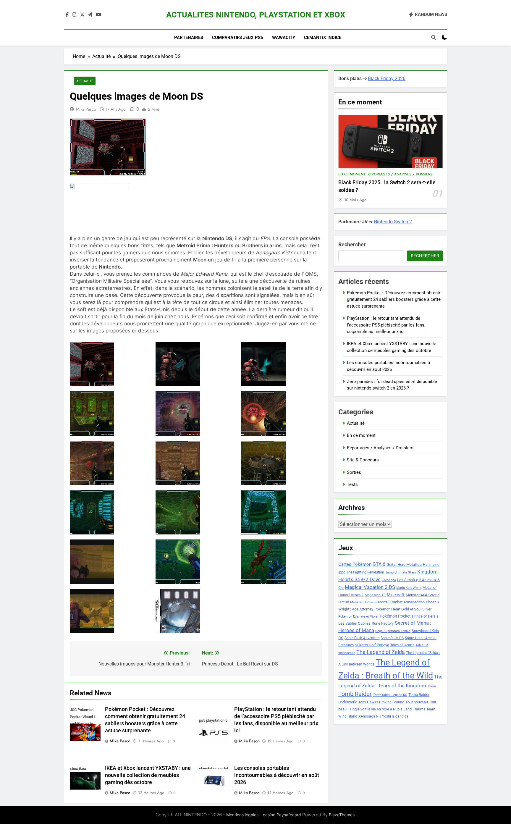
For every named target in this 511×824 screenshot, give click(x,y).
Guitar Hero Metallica (404, 564)
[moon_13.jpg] (110, 561)
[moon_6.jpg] (281, 413)
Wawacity (283, 37)
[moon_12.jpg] (281, 512)
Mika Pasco (86, 109)
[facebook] (67, 14)
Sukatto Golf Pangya (372, 645)
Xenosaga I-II (369, 716)
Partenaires (188, 37)
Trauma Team (424, 709)
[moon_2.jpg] (196, 364)
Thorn (431, 686)
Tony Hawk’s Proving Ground (381, 702)
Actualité (84, 80)
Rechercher (352, 244)
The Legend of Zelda (380, 652)
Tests (352, 484)
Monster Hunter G (363, 602)
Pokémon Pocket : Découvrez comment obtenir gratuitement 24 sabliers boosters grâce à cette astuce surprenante (394, 299)
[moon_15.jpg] (281, 561)
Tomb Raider (355, 694)
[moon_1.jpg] (110, 364)
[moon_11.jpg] (196, 512)
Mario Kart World (408, 588)
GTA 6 (379, 564)
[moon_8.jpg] (196, 463)
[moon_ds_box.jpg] (196, 611)
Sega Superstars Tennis (392, 631)
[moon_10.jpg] (110, 512)
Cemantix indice (322, 37)
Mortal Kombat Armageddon (401, 602)
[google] (90, 14)
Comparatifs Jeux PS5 (237, 37)
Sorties (354, 472)
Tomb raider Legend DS (390, 695)
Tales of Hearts (402, 645)
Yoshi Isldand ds (395, 716)
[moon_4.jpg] (110, 413)
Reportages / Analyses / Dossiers (400, 174)
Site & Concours (363, 460)
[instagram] (74, 14)
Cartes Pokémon (354, 564)
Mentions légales (242, 814)
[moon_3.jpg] (281, 364)
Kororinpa (389, 580)
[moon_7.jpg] (110, 463)
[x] (82, 14)
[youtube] (98, 14)
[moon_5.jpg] (196, 413)
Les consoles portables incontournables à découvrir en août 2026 (276, 775)
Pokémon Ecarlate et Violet (358, 616)
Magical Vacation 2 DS (370, 587)
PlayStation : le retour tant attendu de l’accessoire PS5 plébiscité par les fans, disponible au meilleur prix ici (386, 325)
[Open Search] (433, 37)
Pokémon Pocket (395, 616)
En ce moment (351, 174)
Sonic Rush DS (392, 638)
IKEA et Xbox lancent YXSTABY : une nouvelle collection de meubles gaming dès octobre (148, 775)
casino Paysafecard (282, 814)
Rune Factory (383, 623)
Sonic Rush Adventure (362, 638)
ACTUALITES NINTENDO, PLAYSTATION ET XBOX (255, 15)
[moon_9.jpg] (281, 463)
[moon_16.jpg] (110, 611)
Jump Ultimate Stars (400, 572)
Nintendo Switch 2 (393, 221)
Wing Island (347, 716)
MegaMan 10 (375, 595)
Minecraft (396, 594)
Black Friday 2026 (386, 78)
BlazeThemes (342, 814)
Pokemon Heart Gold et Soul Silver (402, 609)
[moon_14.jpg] (196, 561)
